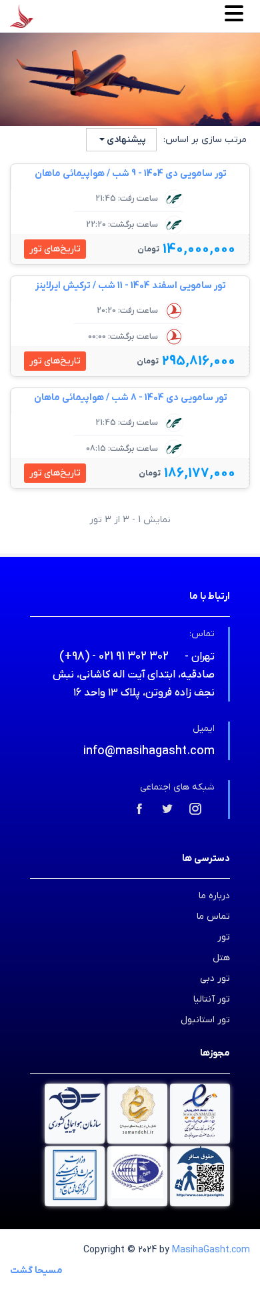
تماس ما (213, 916)
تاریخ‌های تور (55, 249)
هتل (221, 958)
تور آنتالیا (211, 999)
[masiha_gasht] (195, 810)
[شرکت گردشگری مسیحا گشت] (21, 16)
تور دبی (215, 978)
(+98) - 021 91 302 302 (114, 656)
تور (223, 937)
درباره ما (214, 896)
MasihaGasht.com (211, 1250)
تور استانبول (205, 1020)
